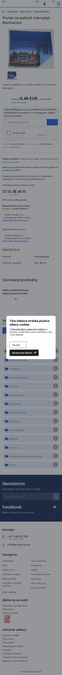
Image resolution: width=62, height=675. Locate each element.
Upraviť (16, 344)
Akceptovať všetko (22, 352)
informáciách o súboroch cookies (28, 329)
